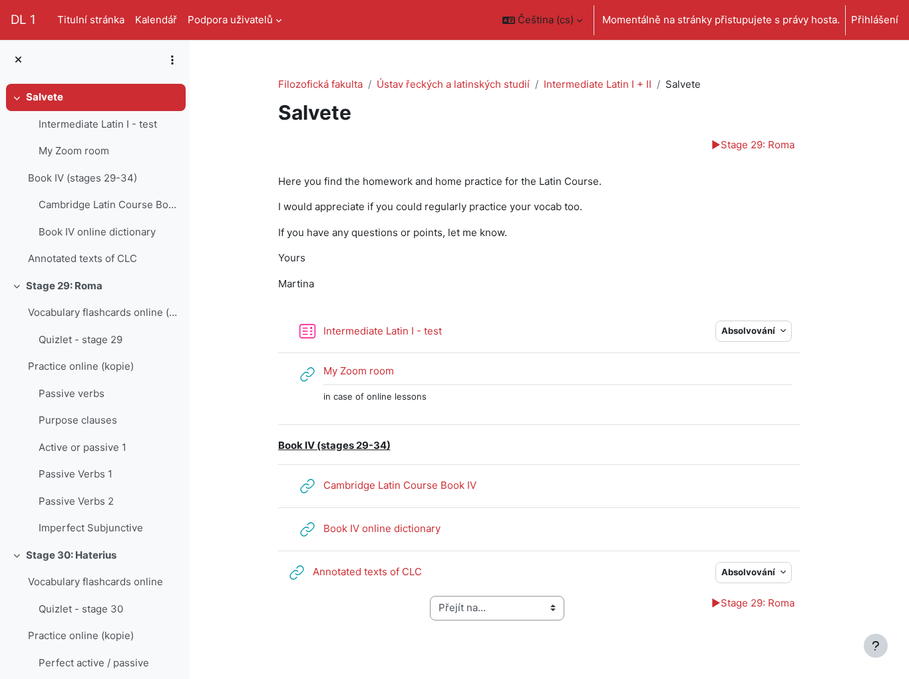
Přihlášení (874, 19)
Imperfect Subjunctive (91, 527)
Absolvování (749, 330)
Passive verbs (71, 393)
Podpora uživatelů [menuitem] (230, 19)
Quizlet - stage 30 (81, 609)
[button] (542, 20)
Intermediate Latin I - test (98, 124)
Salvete (44, 96)
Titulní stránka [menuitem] (90, 19)
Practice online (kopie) (81, 366)
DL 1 (23, 19)
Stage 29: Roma (64, 285)
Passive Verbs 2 (76, 501)
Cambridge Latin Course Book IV (109, 204)
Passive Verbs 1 (75, 474)
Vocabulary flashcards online (95, 581)
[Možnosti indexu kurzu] (172, 60)
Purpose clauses (78, 420)
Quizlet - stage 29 (80, 339)
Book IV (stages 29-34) (82, 178)
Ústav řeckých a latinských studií (453, 84)
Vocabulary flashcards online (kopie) (103, 312)
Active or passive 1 (82, 447)
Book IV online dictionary (97, 231)
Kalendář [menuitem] (156, 19)
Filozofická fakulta (320, 84)
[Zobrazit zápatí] (876, 646)
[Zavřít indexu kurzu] (18, 60)
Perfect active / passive (94, 662)
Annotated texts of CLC (82, 258)
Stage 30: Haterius (71, 555)
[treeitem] (94, 178)
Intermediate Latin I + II (597, 84)
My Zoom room (74, 150)
